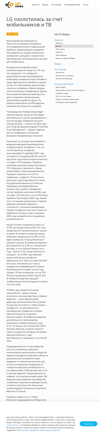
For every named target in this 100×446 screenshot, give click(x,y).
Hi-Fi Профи (56, 5)
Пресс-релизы (61, 55)
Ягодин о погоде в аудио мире (67, 99)
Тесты (85, 5)
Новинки (59, 43)
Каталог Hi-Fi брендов (64, 78)
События (59, 52)
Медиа (45, 5)
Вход (94, 6)
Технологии (60, 49)
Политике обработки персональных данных (40, 430)
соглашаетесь (13, 425)
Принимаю (88, 423)
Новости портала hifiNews (66, 58)
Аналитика (60, 72)
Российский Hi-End (72, 5)
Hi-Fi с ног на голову (63, 96)
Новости (35, 5)
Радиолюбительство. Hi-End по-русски (70, 90)
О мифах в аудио (62, 93)
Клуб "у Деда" (61, 87)
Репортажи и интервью (65, 75)
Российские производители (66, 102)
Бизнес (58, 46)
